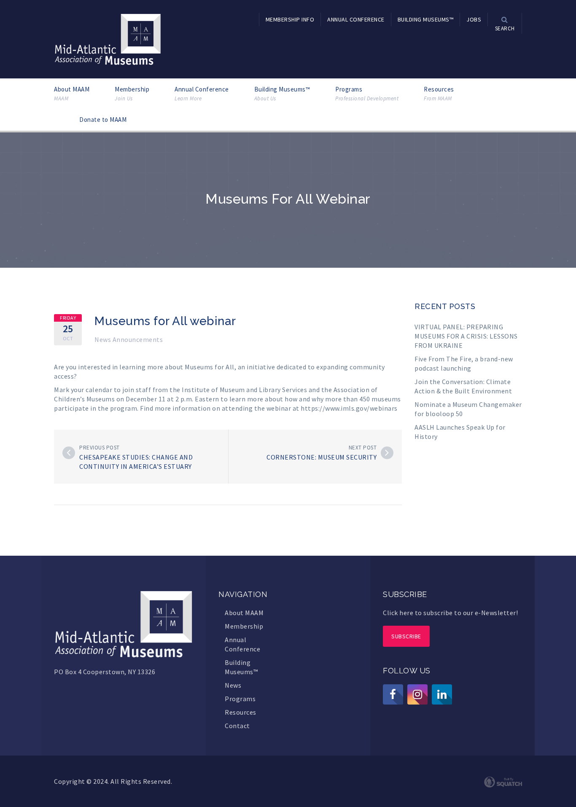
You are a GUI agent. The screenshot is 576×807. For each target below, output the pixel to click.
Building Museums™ (282, 93)
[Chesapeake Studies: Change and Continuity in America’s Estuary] (68, 453)
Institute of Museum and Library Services (244, 389)
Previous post (99, 447)
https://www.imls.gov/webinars (349, 408)
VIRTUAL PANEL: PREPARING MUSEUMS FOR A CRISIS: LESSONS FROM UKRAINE (466, 336)
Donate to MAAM (103, 120)
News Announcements (128, 339)
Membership (132, 93)
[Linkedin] (442, 694)
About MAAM (71, 93)
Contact (237, 725)
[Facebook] (393, 694)
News (233, 685)
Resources (439, 93)
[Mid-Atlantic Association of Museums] (107, 38)
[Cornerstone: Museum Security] (387, 453)
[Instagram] (417, 694)
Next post (363, 447)
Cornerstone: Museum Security (321, 457)
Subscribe (406, 636)
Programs (366, 93)
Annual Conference (202, 93)
